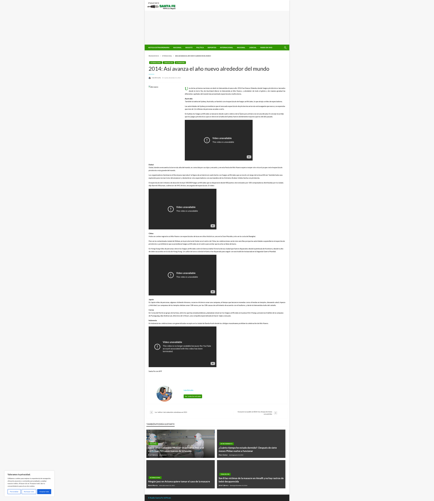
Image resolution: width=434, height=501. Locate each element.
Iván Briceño (156, 78)
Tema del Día (168, 62)
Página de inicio (154, 56)
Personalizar (14, 492)
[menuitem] (158, 47)
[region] (29, 483)
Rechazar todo (29, 492)
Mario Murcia (153, 485)
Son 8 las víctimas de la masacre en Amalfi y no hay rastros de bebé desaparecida (251, 480)
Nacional (177, 47)
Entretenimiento (226, 443)
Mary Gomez (223, 455)
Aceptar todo (44, 492)
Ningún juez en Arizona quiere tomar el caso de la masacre (179, 481)
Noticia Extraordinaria (158, 47)
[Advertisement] (217, 27)
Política (200, 47)
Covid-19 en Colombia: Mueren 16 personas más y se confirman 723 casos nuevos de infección (176, 449)
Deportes (212, 47)
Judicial (253, 47)
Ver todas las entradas (193, 396)
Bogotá (188, 47)
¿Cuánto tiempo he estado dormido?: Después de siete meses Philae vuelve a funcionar (248, 449)
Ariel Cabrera (153, 455)
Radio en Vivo (266, 47)
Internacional (226, 47)
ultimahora (180, 62)
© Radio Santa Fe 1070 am (159, 498)
